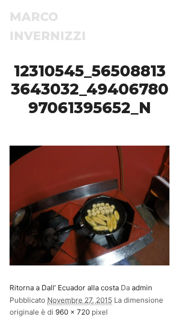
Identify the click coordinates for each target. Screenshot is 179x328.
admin (142, 287)
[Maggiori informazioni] (143, 26)
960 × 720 (72, 312)
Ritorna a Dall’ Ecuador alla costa (64, 287)
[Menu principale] (160, 26)
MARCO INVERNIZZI (48, 26)
